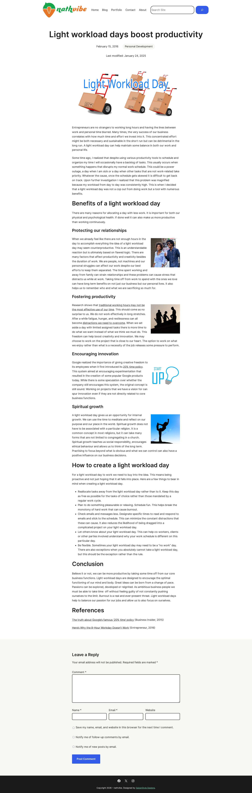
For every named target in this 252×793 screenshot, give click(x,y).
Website (150, 710)
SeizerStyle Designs (145, 788)
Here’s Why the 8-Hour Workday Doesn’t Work (100, 627)
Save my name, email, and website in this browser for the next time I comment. (125, 727)
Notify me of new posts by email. (96, 746)
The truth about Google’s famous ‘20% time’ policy (103, 619)
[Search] (202, 10)
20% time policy (132, 366)
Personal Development (139, 46)
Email (113, 710)
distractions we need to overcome (104, 322)
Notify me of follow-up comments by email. (102, 737)
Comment (79, 672)
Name (76, 710)
